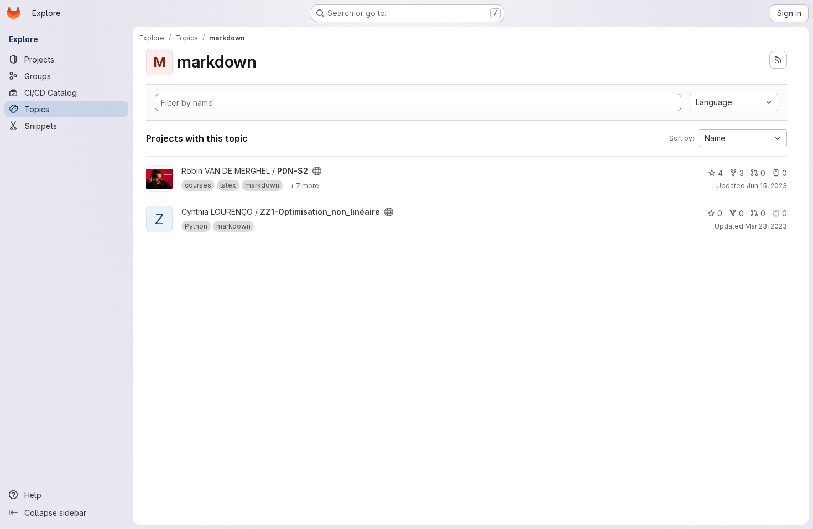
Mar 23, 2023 (766, 226)
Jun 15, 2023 (767, 185)
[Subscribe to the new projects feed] (778, 60)
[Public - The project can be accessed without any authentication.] (316, 171)
